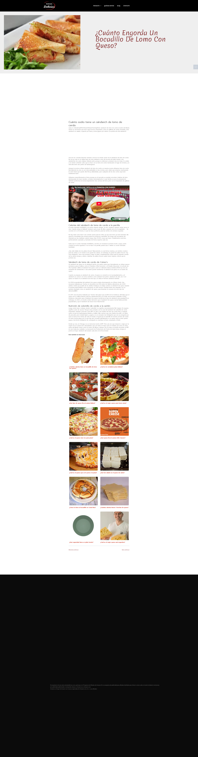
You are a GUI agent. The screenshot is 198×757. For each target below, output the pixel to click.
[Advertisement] (99, 109)
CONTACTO (126, 6)
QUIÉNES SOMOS (109, 6)
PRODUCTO (96, 6)
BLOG (118, 6)
